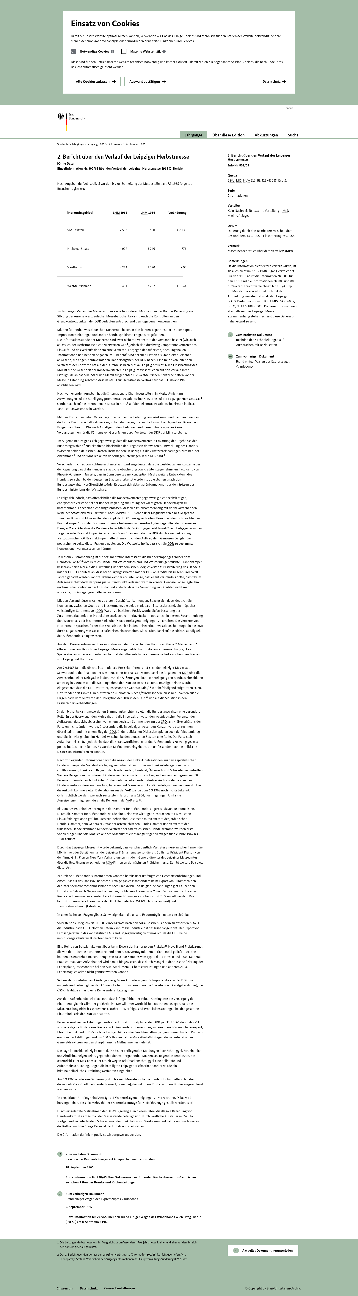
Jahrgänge (78, 144)
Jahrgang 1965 (95, 144)
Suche (293, 135)
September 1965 (135, 144)
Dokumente (115, 144)
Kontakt (288, 108)
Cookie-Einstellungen (119, 1288)
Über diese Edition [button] (228, 135)
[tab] (97, 51)
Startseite (63, 144)
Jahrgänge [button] (193, 135)
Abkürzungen (266, 135)
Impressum (65, 1288)
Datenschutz (272, 81)
